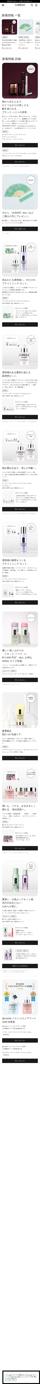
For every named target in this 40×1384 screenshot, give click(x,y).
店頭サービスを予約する (20, 966)
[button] (36, 5)
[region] (21, 1377)
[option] (9, 34)
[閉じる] (34, 1377)
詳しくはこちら (20, 145)
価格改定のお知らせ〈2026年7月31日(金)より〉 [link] (20, 1)
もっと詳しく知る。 (10, 1380)
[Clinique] (20, 5)
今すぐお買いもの (20, 229)
